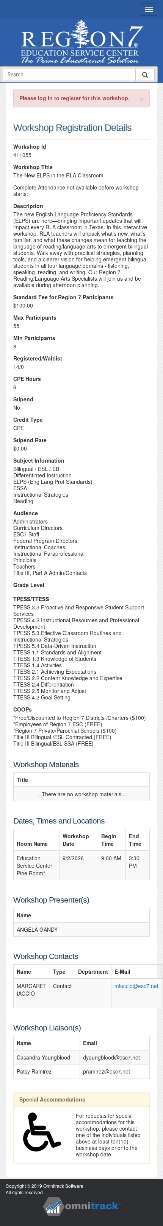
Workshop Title (33, 167)
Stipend (23, 399)
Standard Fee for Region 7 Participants (63, 297)
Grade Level (28, 585)
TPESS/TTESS (31, 599)
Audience (25, 513)
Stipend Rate (30, 440)
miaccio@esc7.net (136, 986)
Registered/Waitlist (37, 358)
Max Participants (34, 317)
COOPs (22, 709)
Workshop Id (29, 146)
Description (28, 206)
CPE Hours (27, 379)
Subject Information (38, 460)
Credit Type (28, 419)
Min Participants (34, 338)
